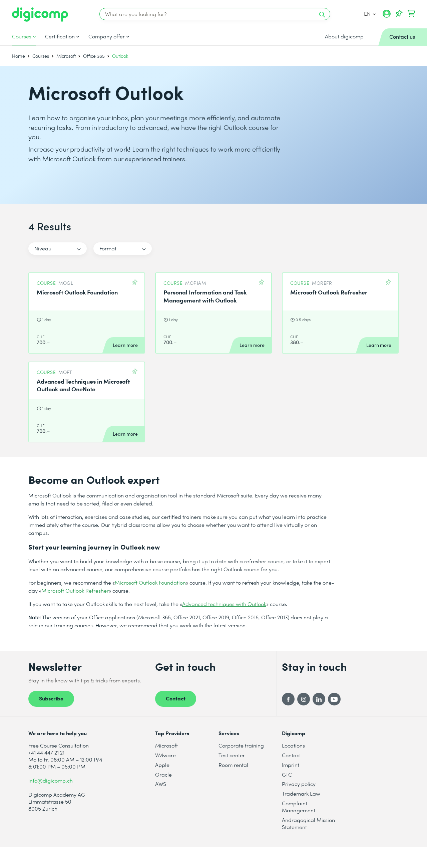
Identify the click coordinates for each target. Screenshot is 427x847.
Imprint (290, 764)
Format (107, 248)
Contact (175, 698)
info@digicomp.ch (50, 780)
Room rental (233, 764)
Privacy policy (299, 783)
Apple (162, 764)
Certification (60, 36)
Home (18, 56)
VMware (165, 755)
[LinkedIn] (319, 699)
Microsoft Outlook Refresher (75, 590)
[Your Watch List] (399, 13)
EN (368, 13)
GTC (287, 774)
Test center (232, 755)
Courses (21, 36)
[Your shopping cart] (411, 13)
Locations (293, 745)
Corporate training (241, 745)
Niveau (42, 248)
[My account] (386, 16)
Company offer (106, 36)
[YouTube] (334, 699)
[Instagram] (303, 699)
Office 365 (94, 56)
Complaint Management (298, 807)
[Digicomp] (40, 14)
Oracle (163, 774)
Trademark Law (301, 793)
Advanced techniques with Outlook (224, 603)
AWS (160, 783)
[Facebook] (288, 699)
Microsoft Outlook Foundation (150, 582)
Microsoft (66, 56)
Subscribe (51, 698)
